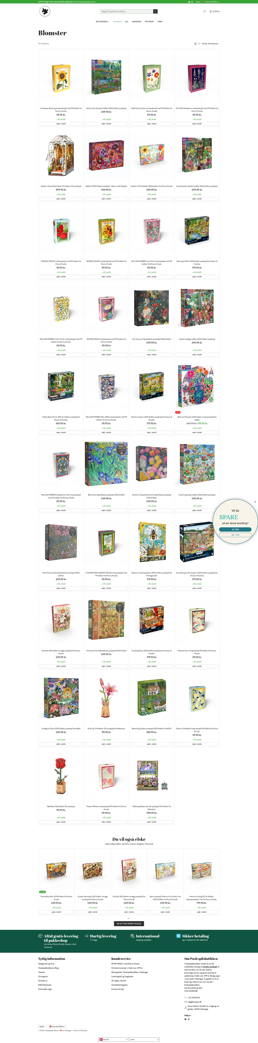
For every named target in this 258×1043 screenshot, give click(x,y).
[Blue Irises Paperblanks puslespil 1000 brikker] (106, 464)
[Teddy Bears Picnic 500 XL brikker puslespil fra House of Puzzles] (61, 386)
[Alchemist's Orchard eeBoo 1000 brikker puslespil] (106, 77)
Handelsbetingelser (119, 985)
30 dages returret (118, 980)
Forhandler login (45, 989)
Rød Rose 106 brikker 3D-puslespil (61, 806)
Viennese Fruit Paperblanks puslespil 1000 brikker (106, 651)
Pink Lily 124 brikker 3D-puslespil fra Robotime (106, 728)
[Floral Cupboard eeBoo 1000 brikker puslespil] (197, 464)
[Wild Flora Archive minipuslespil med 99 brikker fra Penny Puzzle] (151, 77)
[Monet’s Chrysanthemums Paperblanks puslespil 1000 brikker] (151, 464)
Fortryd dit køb (117, 989)
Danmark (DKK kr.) (212, 2)
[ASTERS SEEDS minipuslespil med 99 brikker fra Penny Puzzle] (106, 308)
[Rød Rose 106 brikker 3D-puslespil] (61, 775)
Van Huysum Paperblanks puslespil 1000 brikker (151, 339)
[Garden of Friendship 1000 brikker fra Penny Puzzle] (151, 155)
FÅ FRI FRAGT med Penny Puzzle (125, 964)
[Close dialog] (255, 502)
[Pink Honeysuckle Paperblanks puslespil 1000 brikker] (61, 542)
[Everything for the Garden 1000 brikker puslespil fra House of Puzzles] (197, 542)
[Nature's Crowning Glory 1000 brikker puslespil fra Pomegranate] (151, 542)
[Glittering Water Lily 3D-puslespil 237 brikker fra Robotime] (151, 775)
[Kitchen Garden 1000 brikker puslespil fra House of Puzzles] (151, 386)
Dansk (198, 2)
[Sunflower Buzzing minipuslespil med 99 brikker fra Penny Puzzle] (61, 77)
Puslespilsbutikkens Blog (48, 968)
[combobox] (113, 1039)
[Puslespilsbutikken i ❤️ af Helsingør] (44, 11)
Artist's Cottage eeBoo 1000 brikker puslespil (197, 339)
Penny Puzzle (85, 2)
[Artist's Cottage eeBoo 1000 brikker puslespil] (197, 308)
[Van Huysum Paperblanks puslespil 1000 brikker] (151, 308)
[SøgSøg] (155, 11)
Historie (41, 972)
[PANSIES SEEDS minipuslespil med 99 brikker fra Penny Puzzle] (106, 230)
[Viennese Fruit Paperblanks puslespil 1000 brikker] (106, 620)
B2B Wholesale (44, 985)
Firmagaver (43, 976)
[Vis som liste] (199, 43)
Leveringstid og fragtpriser (122, 976)
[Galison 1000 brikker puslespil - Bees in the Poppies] (106, 155)
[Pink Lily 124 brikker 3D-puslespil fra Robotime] (106, 697)
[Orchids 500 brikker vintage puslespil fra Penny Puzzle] (61, 620)
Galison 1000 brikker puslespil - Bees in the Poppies (106, 186)
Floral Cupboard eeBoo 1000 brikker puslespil (197, 495)
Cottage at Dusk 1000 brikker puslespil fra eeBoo (61, 728)
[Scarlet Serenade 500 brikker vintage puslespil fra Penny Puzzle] (93, 871)
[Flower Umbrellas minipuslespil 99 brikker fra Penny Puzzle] (197, 697)
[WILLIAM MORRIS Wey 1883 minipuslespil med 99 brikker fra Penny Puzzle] (106, 386)
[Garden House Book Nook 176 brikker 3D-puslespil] (61, 155)
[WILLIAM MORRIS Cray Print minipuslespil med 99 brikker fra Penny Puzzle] (151, 230)
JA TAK (235, 529)
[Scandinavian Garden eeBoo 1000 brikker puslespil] (197, 155)
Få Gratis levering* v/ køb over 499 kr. (127, 968)
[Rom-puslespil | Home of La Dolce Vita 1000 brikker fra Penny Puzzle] (165, 871)
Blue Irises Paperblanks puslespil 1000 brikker (106, 495)
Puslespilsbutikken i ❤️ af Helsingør (58, 1030)
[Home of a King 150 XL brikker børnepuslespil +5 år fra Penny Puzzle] (202, 871)
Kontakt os (42, 980)
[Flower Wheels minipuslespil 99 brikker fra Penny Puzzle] (106, 775)
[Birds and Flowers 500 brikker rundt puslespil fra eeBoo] (197, 386)
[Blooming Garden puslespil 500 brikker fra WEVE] (151, 697)
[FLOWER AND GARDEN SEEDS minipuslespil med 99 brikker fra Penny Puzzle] (106, 542)
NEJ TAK (235, 535)
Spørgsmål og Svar (46, 964)
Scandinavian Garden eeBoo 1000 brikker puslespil (197, 186)
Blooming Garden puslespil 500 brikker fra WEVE (152, 728)
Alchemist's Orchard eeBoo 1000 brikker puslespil (106, 108)
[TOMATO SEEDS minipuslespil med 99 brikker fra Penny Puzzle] (61, 230)
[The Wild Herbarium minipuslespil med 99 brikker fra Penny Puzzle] (197, 77)
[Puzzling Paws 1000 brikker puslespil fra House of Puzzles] (151, 620)
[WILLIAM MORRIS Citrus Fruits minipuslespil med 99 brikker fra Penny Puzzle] (61, 308)
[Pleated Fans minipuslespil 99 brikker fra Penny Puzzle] (197, 620)
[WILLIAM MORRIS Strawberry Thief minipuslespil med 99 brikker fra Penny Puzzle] (61, 464)
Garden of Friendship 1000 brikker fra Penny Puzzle (152, 186)
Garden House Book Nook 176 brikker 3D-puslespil (61, 186)
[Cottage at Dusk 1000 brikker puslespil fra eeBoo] (61, 697)
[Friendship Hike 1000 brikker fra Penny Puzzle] (56, 871)
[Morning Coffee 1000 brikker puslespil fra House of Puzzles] (197, 230)
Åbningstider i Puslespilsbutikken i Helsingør (129, 972)
